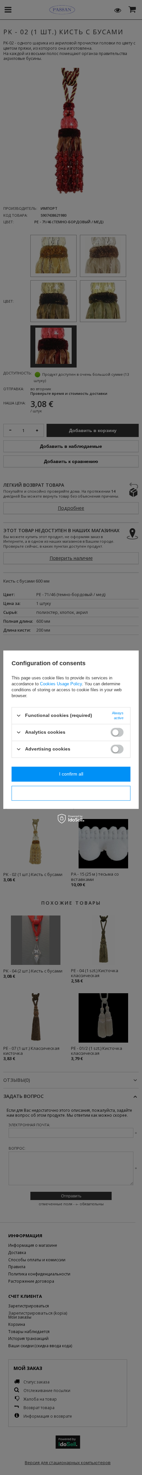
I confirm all (71, 774)
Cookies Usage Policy (61, 683)
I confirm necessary (71, 793)
